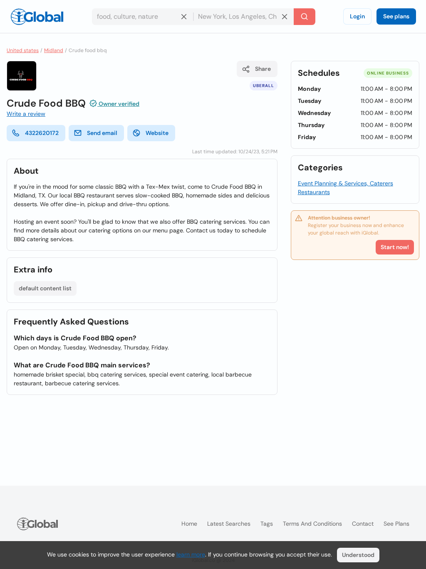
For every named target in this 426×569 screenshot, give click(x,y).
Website (157, 133)
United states (23, 50)
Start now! (395, 247)
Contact (363, 523)
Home (189, 523)
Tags (266, 523)
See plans (396, 16)
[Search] (304, 16)
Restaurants (314, 192)
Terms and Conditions (312, 523)
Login (357, 16)
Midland (53, 50)
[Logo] (37, 16)
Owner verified (118, 103)
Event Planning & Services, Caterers (345, 183)
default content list (45, 288)
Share (263, 68)
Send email (102, 133)
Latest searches (228, 523)
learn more (190, 554)
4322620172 (42, 133)
